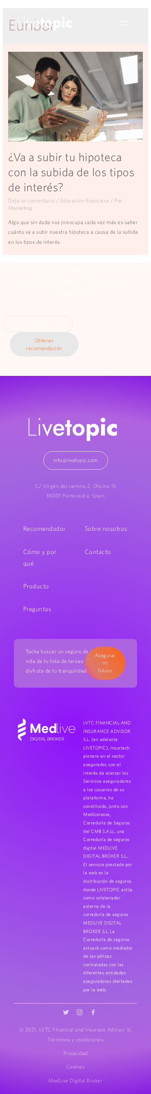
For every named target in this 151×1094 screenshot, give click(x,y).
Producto (36, 586)
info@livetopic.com (75, 460)
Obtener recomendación (44, 344)
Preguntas (37, 608)
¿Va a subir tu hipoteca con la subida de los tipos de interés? (71, 172)
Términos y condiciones (75, 1039)
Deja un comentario (31, 200)
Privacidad (75, 1053)
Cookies (75, 1066)
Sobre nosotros (106, 528)
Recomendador (44, 528)
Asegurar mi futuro (105, 662)
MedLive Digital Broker (75, 1080)
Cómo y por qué (40, 557)
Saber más (38, 324)
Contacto (98, 551)
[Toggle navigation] (124, 23)
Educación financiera (84, 200)
